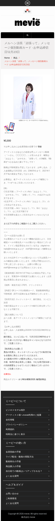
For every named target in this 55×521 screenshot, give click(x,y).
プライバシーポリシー (16, 424)
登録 (40, 146)
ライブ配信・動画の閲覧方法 (20, 456)
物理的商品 (41, 379)
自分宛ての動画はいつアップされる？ (24, 471)
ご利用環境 (11, 498)
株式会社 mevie (28, 517)
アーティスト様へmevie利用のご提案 (23, 415)
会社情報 (10, 419)
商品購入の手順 (13, 466)
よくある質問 (12, 476)
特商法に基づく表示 (15, 434)
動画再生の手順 (13, 461)
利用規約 (10, 429)
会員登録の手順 (13, 452)
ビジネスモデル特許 (15, 410)
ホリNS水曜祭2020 (26, 379)
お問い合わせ (12, 493)
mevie (27, 514)
